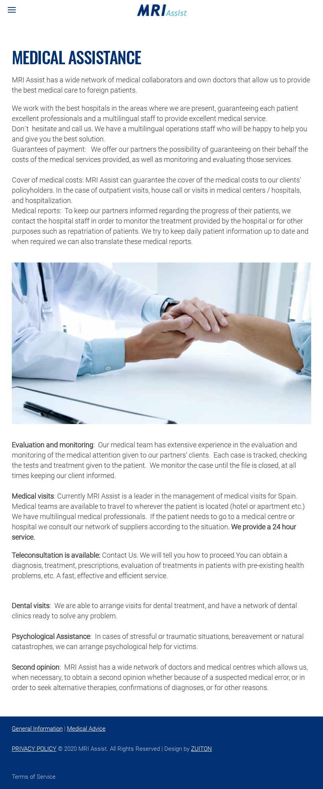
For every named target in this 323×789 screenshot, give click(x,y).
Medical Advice (86, 728)
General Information (37, 728)
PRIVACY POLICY (34, 748)
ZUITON (201, 748)
